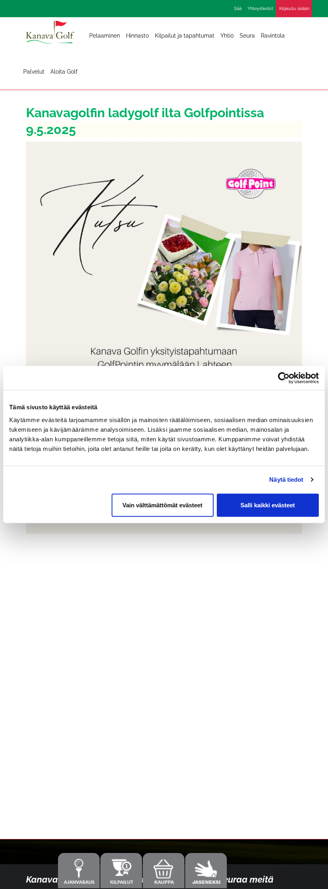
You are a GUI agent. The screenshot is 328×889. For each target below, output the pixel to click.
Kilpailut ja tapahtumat (184, 35)
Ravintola (273, 35)
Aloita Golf (64, 71)
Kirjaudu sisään (294, 8)
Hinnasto (137, 35)
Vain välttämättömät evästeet (162, 504)
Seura (247, 35)
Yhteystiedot (260, 8)
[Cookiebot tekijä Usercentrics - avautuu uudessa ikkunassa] (284, 378)
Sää (238, 8)
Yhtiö (227, 35)
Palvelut (33, 71)
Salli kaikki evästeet (267, 504)
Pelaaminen (104, 35)
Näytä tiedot (286, 479)
